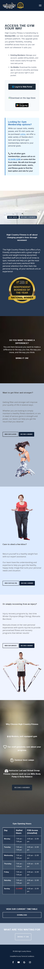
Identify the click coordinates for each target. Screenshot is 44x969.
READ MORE (12, 217)
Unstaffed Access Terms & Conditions (22, 956)
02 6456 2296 (14, 159)
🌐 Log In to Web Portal (22, 87)
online (22, 134)
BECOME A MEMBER (28, 217)
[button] (40, 5)
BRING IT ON (23, 937)
